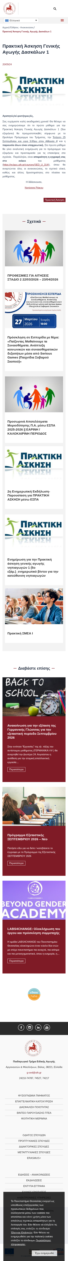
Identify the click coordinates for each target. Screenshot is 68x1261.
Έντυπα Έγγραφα (34, 1186)
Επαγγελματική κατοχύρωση (34, 1101)
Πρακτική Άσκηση (54, 200)
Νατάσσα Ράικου (34, 187)
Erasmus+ (34, 1158)
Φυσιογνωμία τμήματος (34, 1095)
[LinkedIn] (38, 1027)
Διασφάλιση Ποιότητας (34, 1107)
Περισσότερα (16, 769)
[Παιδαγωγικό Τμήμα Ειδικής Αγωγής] (33, 1048)
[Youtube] (47, 1027)
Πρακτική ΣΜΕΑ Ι (20, 633)
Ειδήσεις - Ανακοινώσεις (22, 27)
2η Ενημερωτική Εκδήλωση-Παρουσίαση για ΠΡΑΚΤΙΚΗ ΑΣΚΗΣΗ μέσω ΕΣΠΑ (28, 495)
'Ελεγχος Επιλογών (21, 1232)
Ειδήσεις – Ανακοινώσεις (34, 1174)
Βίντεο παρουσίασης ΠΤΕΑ (34, 1113)
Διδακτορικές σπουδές (34, 1146)
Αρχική (5, 27)
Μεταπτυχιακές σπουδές (34, 1152)
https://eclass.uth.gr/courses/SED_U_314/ (26, 164)
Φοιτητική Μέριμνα (34, 1118)
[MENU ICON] (62, 20)
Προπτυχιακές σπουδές (34, 1141)
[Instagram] (30, 1027)
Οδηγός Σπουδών (34, 1135)
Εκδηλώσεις (34, 1180)
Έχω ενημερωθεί (44, 1253)
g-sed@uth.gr (34, 1072)
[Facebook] (21, 1027)
